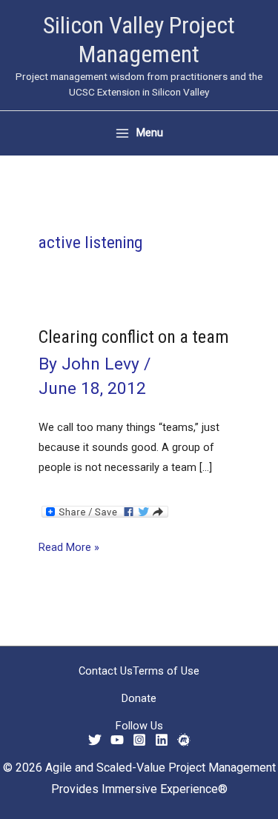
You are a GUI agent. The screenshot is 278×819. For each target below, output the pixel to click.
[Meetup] (184, 739)
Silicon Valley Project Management (139, 39)
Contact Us (106, 671)
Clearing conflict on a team (134, 337)
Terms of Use (166, 671)
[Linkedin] (161, 739)
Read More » (69, 549)
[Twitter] (95, 739)
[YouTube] (117, 739)
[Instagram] (139, 739)
